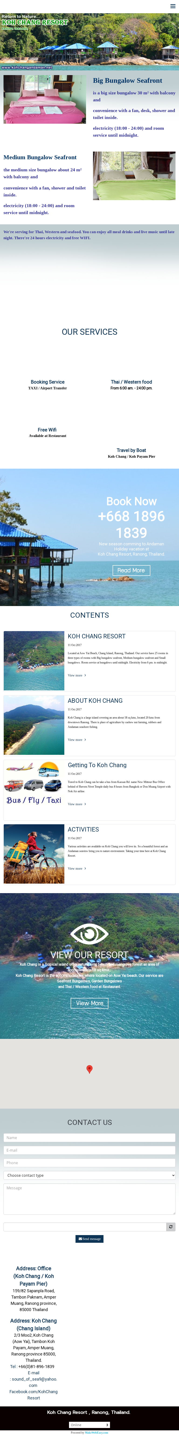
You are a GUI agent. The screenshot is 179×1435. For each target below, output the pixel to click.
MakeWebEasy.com (96, 1432)
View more (75, 675)
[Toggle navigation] (173, 6)
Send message (92, 1239)
